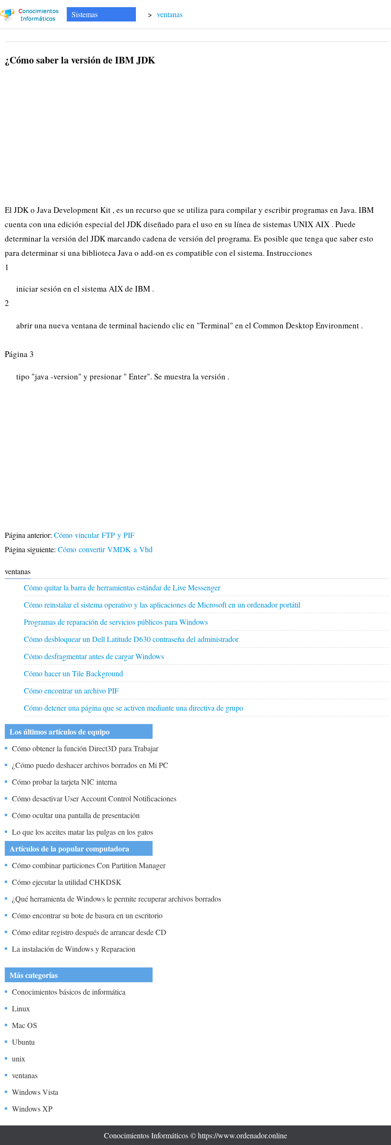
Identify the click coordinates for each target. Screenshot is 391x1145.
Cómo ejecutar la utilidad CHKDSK (67, 882)
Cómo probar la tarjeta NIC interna (64, 782)
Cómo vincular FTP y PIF (95, 535)
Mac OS (24, 1025)
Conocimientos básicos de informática (68, 992)
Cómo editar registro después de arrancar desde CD (89, 932)
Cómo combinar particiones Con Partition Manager (88, 865)
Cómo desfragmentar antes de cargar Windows (94, 656)
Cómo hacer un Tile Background (73, 673)
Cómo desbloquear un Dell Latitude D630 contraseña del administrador (131, 639)
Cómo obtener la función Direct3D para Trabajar (85, 748)
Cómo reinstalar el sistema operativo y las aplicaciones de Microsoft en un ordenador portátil (162, 604)
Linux (21, 1008)
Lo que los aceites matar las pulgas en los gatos (82, 832)
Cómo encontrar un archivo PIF (71, 690)
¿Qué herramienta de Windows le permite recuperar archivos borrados (116, 898)
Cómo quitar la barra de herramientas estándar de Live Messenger (122, 587)
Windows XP (32, 1108)
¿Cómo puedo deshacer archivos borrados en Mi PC (90, 765)
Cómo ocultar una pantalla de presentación (76, 815)
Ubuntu (23, 1042)
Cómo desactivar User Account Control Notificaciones (94, 798)
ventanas (170, 14)
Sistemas (85, 14)
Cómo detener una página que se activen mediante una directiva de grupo (133, 708)
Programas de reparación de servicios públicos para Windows (116, 622)
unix (18, 1058)
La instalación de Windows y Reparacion (73, 949)
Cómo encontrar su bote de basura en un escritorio (87, 915)
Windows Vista (35, 1092)
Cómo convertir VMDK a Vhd (106, 549)
